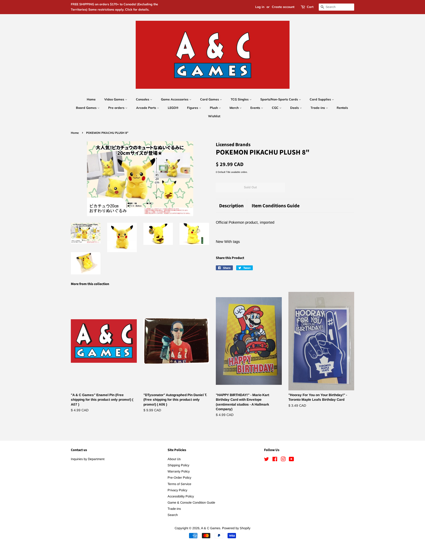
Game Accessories (175, 99)
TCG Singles (240, 99)
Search (173, 515)
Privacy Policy (177, 490)
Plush (214, 108)
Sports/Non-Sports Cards (279, 99)
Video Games (114, 99)
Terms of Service (179, 484)
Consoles (143, 99)
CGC (275, 108)
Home (91, 99)
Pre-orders (116, 108)
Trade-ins (318, 108)
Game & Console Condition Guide (191, 502)
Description (231, 205)
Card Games (210, 99)
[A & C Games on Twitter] (266, 460)
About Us (174, 459)
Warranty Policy (179, 471)
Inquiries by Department (87, 459)
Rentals (342, 108)
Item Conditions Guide (275, 205)
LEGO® (173, 108)
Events (255, 108)
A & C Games (210, 528)
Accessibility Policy (181, 496)
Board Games (86, 108)
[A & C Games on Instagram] (283, 460)
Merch (235, 108)
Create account (283, 7)
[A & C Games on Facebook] (274, 460)
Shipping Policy (178, 465)
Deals (295, 108)
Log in (259, 7)
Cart (310, 7)
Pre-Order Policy (179, 477)
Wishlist (214, 116)
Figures (193, 108)
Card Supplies (321, 99)
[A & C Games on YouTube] (291, 460)
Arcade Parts (146, 108)
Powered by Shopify (236, 528)
